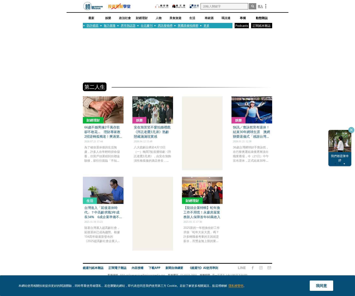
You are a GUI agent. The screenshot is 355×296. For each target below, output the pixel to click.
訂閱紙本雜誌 (262, 26)
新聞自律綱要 (174, 268)
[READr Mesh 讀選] (194, 6)
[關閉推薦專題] (351, 130)
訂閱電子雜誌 (117, 268)
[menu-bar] (266, 6)
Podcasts (241, 26)
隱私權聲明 (236, 286)
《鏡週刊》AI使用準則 (203, 268)
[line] (242, 268)
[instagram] (261, 268)
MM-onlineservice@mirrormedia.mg (142, 275)
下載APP (154, 268)
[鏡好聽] (162, 6)
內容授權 (137, 268)
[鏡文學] (179, 6)
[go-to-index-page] (93, 6)
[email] (269, 268)
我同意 (321, 285)
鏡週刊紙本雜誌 (93, 268)
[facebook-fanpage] (252, 268)
